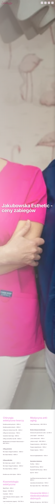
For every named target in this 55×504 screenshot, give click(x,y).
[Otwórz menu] (52, 3)
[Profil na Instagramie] (49, 3)
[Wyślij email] (42, 3)
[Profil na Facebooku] (45, 3)
